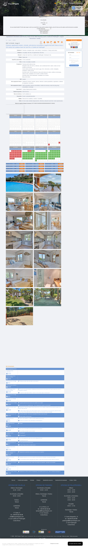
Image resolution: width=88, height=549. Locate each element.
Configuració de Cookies (54, 543)
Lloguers (10, 40)
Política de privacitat (73, 536)
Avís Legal (59, 536)
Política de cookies (65, 536)
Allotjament (41, 30)
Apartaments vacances (48, 480)
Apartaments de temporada (61, 480)
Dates (40, 17)
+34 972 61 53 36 (18, 514)
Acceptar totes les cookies (75, 543)
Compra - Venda (72, 480)
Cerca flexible (43, 19)
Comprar (72, 3)
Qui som (13, 480)
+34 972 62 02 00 (45, 509)
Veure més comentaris (74, 65)
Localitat (38, 28)
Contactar (79, 3)
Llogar (65, 3)
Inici (60, 3)
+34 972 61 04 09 (72, 518)
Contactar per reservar (74, 45)
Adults (41, 31)
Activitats (32, 480)
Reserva (22, 163)
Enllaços (38, 480)
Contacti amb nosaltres (23, 480)
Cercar (44, 34)
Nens (41, 32)
